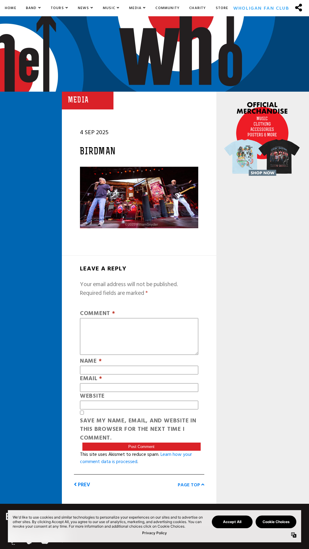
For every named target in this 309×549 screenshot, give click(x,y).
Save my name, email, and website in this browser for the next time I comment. (138, 430)
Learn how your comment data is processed (136, 457)
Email (91, 378)
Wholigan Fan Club (261, 8)
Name (91, 361)
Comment (97, 313)
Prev (83, 484)
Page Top (189, 484)
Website (92, 396)
